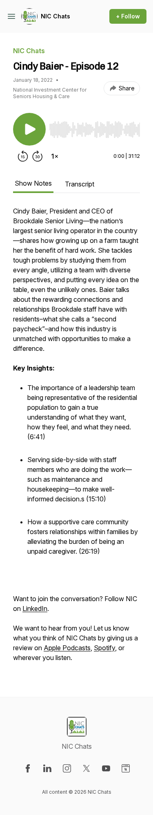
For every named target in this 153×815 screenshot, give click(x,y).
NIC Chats (55, 16)
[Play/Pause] (29, 129)
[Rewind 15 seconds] (23, 156)
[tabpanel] (76, 438)
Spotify (104, 648)
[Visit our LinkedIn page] (47, 768)
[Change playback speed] (55, 156)
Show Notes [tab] (33, 183)
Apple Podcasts (67, 648)
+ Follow (128, 16)
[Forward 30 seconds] (37, 156)
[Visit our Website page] (126, 768)
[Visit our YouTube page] (106, 768)
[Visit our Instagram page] (67, 768)
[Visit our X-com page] (86, 768)
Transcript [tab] (79, 184)
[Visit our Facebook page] (28, 768)
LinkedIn (34, 608)
